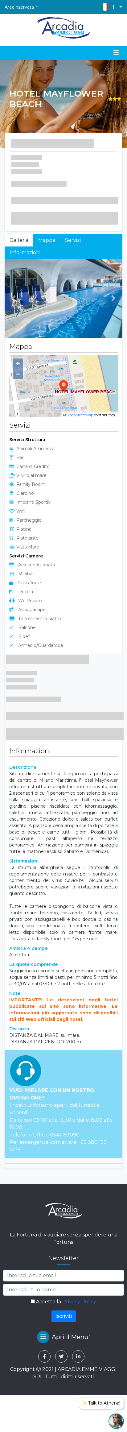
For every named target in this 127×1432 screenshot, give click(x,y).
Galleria (19, 240)
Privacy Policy (79, 1302)
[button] (110, 7)
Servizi (73, 240)
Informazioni (25, 252)
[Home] (63, 27)
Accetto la (65, 1302)
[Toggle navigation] (116, 52)
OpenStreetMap (80, 415)
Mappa (46, 240)
